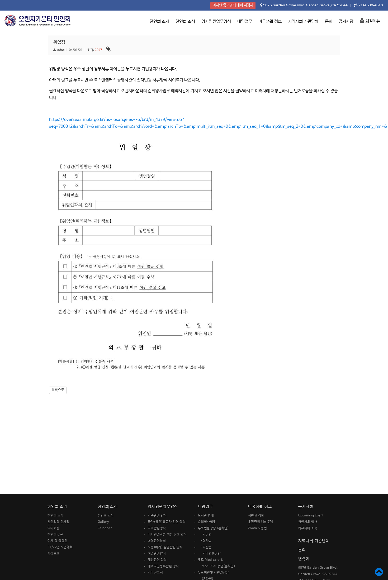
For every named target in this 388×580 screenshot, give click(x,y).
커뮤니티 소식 (307, 528)
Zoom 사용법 (257, 528)
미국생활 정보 (270, 21)
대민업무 (244, 21)
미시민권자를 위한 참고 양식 (167, 534)
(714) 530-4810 (370, 5)
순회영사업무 (207, 522)
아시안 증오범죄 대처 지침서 (233, 5)
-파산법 (205, 547)
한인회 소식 (185, 21)
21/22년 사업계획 (60, 547)
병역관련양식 (157, 541)
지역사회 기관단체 (303, 21)
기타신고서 (155, 572)
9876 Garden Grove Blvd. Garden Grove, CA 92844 (305, 5)
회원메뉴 (372, 21)
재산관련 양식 (157, 560)
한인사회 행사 (307, 522)
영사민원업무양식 (216, 21)
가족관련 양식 (157, 515)
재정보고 (54, 553)
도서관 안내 (206, 515)
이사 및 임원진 (57, 541)
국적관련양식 (157, 528)
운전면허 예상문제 (260, 522)
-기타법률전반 (209, 553)
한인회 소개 (159, 21)
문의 (328, 21)
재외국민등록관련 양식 (163, 566)
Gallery (103, 522)
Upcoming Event (311, 515)
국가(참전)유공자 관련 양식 (167, 522)
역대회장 (54, 528)
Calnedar (105, 528)
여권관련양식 (157, 553)
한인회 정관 (55, 534)
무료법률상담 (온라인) (213, 528)
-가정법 (205, 534)
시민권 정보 (256, 515)
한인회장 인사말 (58, 522)
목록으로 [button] (57, 390)
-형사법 (205, 541)
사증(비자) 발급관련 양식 (165, 547)
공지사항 (346, 21)
